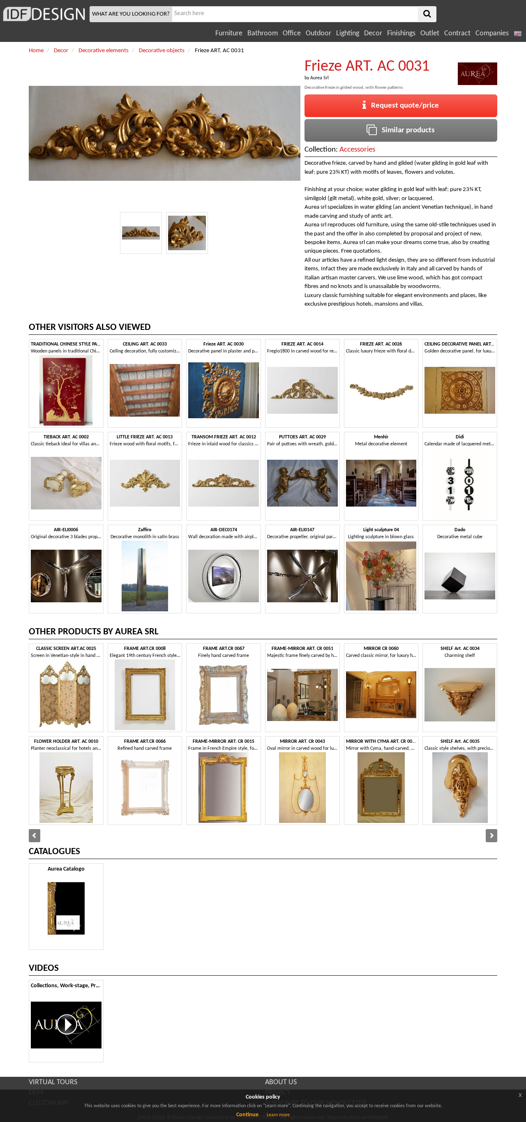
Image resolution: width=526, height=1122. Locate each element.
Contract (457, 33)
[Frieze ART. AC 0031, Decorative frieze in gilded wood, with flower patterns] (141, 233)
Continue (247, 1115)
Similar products (406, 130)
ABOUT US (281, 1082)
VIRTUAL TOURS (53, 1082)
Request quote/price (402, 106)
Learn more (278, 1115)
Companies (492, 33)
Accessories (357, 150)
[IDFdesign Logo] (44, 14)
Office (292, 33)
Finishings (401, 33)
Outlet (429, 33)
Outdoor (318, 33)
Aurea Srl (319, 78)
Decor (373, 33)
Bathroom (262, 33)
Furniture (228, 33)
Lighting (347, 33)
